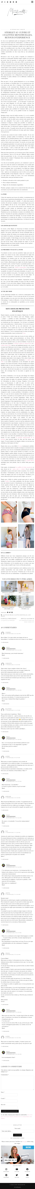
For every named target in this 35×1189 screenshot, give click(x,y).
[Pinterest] (7, 2)
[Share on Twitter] (10, 612)
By (17, 1187)
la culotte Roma (29, 460)
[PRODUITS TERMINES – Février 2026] (26, 601)
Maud (8, 647)
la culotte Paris (27, 343)
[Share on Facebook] (8, 612)
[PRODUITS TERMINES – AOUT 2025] (26, 586)
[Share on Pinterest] (12, 612)
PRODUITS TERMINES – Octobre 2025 (8, 593)
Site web (3, 1104)
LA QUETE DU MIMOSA (8, 619)
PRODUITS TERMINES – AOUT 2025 (25, 593)
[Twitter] (2, 2)
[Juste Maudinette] (17, 14)
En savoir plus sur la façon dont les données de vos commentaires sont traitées (16, 1116)
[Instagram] (4, 2)
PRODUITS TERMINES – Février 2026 (25, 608)
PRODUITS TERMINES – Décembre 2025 (8, 608)
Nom (2, 1092)
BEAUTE (23, 29)
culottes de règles (8, 614)
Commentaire (5, 1074)
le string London (18, 343)
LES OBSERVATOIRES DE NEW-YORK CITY (26, 620)
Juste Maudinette (19, 1184)
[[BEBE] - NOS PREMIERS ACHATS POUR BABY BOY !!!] (17, 1155)
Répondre (5, 642)
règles (3, 616)
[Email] (16, 2)
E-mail (3, 1098)
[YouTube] (10, 2)
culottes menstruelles (21, 267)
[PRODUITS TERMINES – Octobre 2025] (9, 586)
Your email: (17, 1128)
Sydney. (7, 481)
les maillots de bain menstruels (24, 467)
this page (24, 1141)
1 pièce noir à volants (18, 469)
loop (29, 614)
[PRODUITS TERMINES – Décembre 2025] (9, 601)
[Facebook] (13, 2)
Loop (24, 333)
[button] (33, 2)
